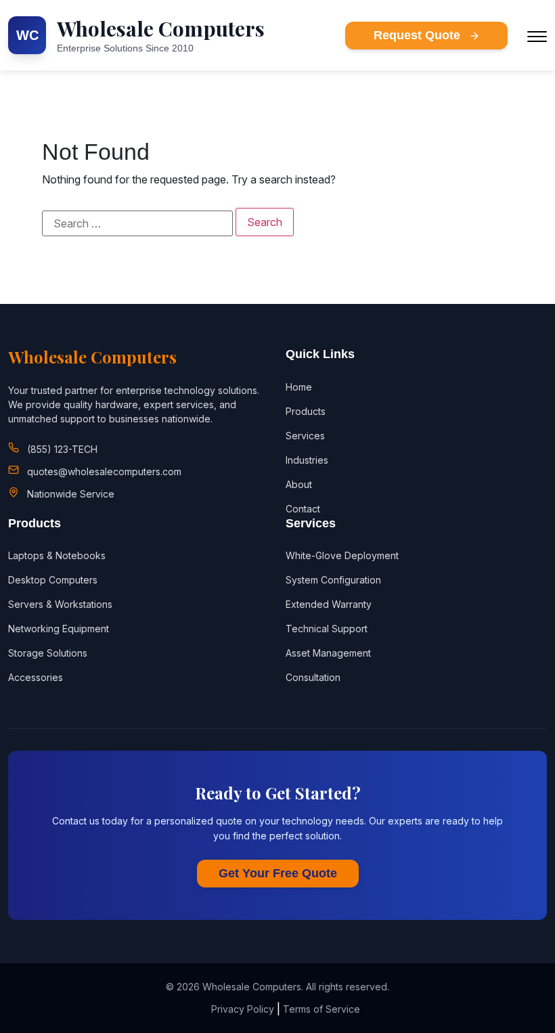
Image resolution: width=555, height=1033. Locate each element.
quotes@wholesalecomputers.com (104, 471)
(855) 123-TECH (62, 449)
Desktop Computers (52, 580)
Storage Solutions (47, 653)
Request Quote (419, 35)
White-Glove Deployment (342, 555)
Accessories (35, 677)
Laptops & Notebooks (57, 555)
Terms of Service (321, 1009)
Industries (307, 460)
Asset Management (328, 653)
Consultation (313, 677)
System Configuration (333, 580)
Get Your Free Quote (278, 873)
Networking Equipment (58, 628)
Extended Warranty (329, 604)
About (299, 484)
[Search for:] (137, 223)
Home (299, 387)
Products (306, 411)
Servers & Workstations (60, 604)
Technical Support (327, 628)
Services (305, 435)
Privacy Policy (242, 1009)
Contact (303, 508)
